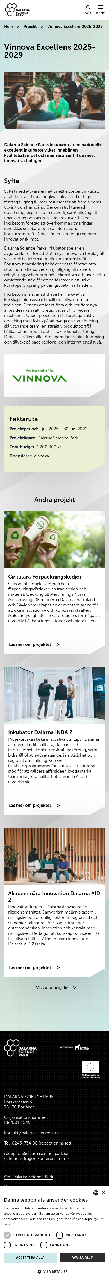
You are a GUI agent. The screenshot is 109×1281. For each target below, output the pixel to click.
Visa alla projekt (52, 987)
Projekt (30, 26)
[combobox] (95, 1193)
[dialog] (54, 1233)
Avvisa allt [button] (82, 1257)
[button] (54, 1271)
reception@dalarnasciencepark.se (36, 1153)
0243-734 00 (25, 1143)
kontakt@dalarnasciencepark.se (34, 1132)
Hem (8, 26)
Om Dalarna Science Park (28, 1176)
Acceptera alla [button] (30, 1257)
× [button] (103, 1193)
